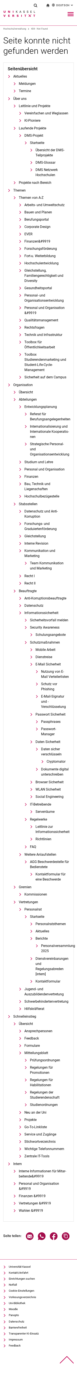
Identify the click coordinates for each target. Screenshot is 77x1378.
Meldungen (27, 84)
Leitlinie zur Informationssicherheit (52, 829)
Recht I (29, 576)
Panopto (14, 1315)
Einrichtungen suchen (22, 1278)
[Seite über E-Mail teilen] (30, 1239)
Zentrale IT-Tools (36, 1156)
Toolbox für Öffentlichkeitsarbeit (39, 344)
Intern (17, 1164)
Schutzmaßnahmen (45, 642)
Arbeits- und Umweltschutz (44, 205)
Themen (19, 190)
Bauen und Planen (38, 212)
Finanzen (31, 477)
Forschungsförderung (40, 249)
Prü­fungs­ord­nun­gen (45, 1060)
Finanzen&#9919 (37, 241)
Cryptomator (56, 761)
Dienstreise (44, 657)
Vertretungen (28, 902)
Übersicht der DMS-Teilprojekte (50, 152)
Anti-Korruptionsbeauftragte (45, 598)
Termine (25, 91)
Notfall (13, 1284)
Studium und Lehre (38, 462)
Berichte (42, 938)
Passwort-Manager (48, 731)
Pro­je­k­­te (30, 1120)
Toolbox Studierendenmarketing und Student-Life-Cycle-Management (45, 362)
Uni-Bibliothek (17, 1303)
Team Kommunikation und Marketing (47, 565)
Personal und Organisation (44, 469)
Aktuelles (20, 76)
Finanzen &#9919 (32, 1196)
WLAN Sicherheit (48, 789)
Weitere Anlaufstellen (40, 854)
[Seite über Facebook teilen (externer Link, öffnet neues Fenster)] (54, 1239)
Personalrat (33, 909)
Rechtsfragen (34, 327)
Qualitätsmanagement (41, 320)
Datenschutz (33, 606)
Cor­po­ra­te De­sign (37, 227)
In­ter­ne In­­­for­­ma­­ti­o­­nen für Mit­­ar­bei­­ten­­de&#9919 (42, 1173)
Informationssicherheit (41, 613)
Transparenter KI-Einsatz (24, 1333)
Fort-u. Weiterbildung (40, 256)
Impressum (16, 1339)
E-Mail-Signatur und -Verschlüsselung (53, 701)
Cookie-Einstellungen (21, 1290)
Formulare (32, 1046)
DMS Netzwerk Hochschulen (47, 172)
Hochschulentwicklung (41, 263)
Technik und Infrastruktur (43, 335)
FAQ (33, 847)
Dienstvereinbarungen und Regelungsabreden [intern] (52, 966)
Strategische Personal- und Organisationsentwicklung (49, 449)
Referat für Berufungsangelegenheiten (49, 416)
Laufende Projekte (32, 128)
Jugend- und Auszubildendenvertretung (44, 991)
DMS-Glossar (45, 162)
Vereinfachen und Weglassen (46, 113)
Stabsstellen (28, 504)
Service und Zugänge (40, 1134)
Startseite (37, 143)
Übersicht (26, 392)
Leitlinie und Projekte (34, 106)
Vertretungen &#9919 (35, 1203)
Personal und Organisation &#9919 (44, 310)
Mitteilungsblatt (36, 1053)
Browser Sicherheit (50, 782)
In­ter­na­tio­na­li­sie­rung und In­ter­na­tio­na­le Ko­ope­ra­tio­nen (49, 431)
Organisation (23, 385)
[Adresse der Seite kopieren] (66, 1239)
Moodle (13, 1309)
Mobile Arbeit (45, 650)
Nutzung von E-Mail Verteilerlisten (55, 674)
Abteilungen (28, 399)
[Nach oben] (67, 1360)
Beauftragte (28, 591)
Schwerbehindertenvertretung (46, 1001)
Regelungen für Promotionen (41, 1070)
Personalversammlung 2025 (55, 948)
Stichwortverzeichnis (40, 1142)
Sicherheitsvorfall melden (49, 620)
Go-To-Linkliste (35, 1127)
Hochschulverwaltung (14, 28)
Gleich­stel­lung (35, 536)
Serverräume (45, 812)
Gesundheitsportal (38, 288)
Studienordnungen (44, 1105)
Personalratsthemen (51, 924)
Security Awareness (44, 627)
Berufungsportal (36, 219)
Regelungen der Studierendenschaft (44, 1094)
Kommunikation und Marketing (39, 553)
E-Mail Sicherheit (48, 664)
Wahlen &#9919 (31, 1211)
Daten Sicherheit (48, 742)
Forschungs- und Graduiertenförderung (40, 526)
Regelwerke (38, 819)
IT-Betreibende (40, 804)
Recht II (30, 583)
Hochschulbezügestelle (41, 496)
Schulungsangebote (51, 635)
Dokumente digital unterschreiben (55, 771)
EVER (28, 234)
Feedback (31, 1038)
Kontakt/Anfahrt (18, 1272)
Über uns (20, 99)
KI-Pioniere (32, 120)
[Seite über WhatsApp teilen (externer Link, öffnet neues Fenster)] (42, 1239)
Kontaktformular (48, 981)
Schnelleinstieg (24, 1016)
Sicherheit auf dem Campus (45, 377)
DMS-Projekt (33, 135)
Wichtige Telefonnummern (44, 1149)
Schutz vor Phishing (49, 686)
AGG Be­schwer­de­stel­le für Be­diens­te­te (49, 864)
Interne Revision (36, 543)
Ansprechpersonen (38, 1031)
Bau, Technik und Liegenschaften (37, 486)
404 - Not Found (39, 28)
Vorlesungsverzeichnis (22, 1297)
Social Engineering (50, 797)
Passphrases (51, 722)
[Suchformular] (35, 5)
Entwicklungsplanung (40, 407)
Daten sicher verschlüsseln (51, 751)
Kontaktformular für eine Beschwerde (50, 876)
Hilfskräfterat (34, 1009)
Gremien (25, 887)
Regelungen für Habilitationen (41, 1082)
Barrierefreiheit (18, 1327)
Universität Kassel (20, 1266)
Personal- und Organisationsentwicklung (44, 298)
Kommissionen (35, 894)
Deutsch (65, 5)
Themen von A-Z (31, 198)
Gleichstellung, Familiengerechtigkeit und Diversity (43, 275)
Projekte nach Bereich (35, 183)
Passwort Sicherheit (50, 714)
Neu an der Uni (35, 1112)
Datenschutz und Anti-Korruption (41, 513)
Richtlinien (43, 839)
